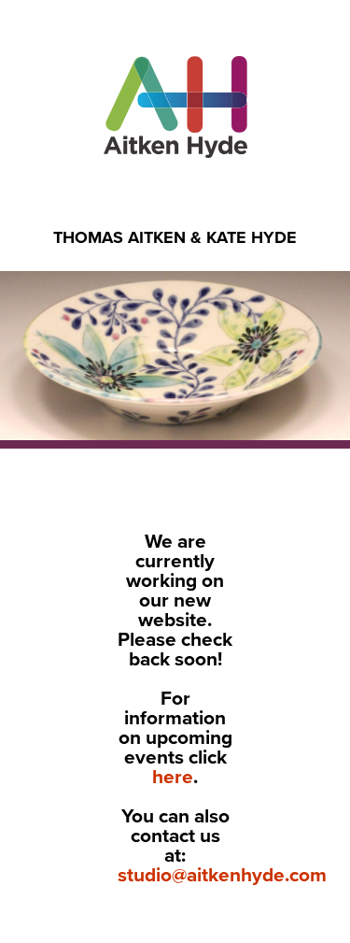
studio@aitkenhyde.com (222, 875)
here (172, 777)
